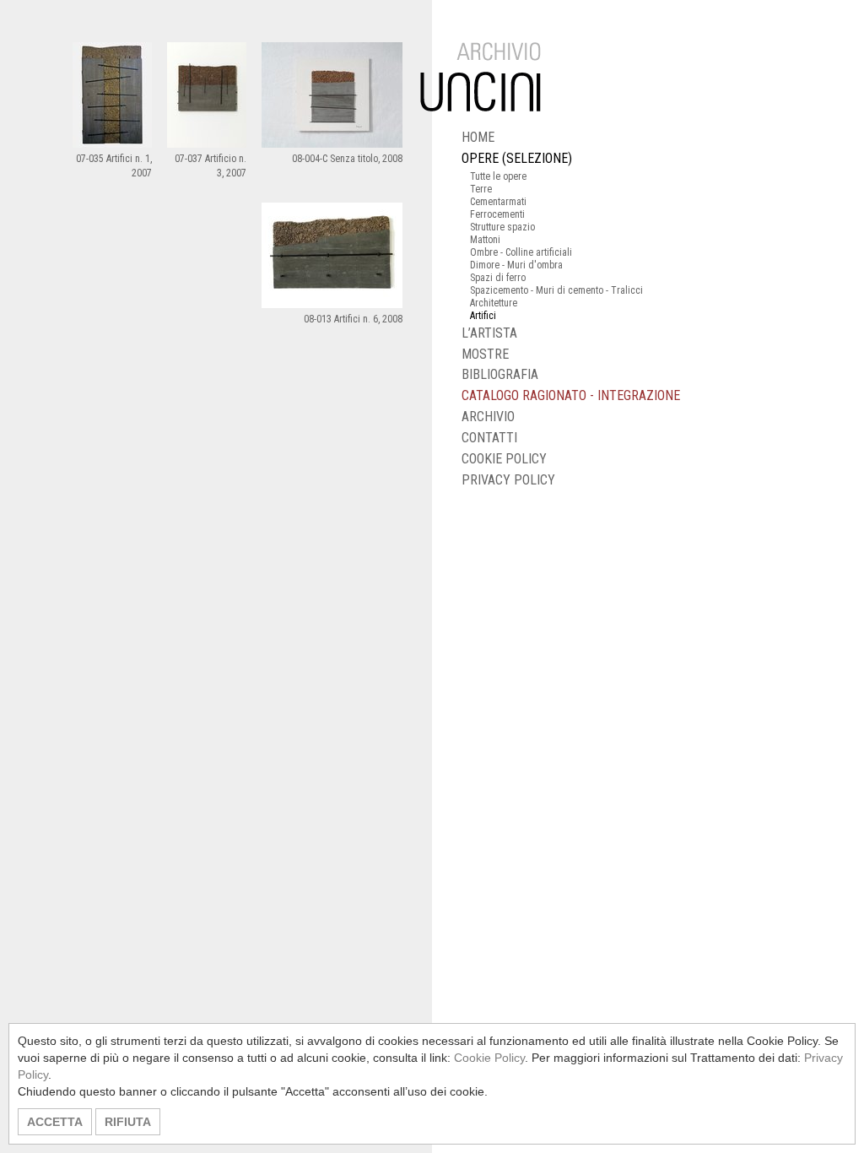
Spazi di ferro (498, 278)
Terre (481, 189)
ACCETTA (55, 1122)
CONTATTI (489, 438)
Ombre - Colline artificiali (521, 252)
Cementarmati (498, 202)
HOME (478, 137)
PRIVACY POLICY (508, 480)
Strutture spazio (502, 227)
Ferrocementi (497, 214)
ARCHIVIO (488, 417)
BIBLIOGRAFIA (500, 374)
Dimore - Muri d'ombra (516, 265)
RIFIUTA (128, 1122)
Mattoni (485, 240)
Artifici (483, 316)
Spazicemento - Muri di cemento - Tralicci (556, 290)
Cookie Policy (489, 1057)
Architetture (493, 303)
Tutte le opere (498, 176)
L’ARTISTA (489, 333)
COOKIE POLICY (504, 459)
